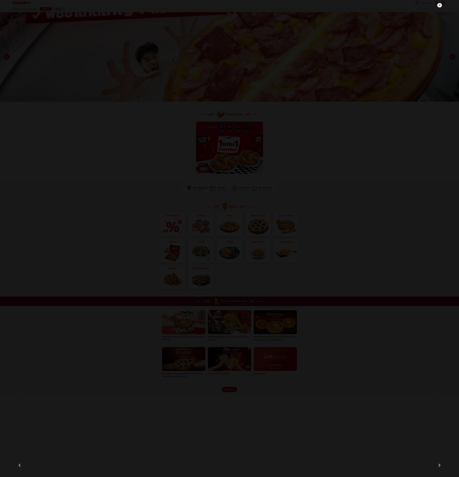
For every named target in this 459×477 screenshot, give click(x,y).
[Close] (439, 5)
